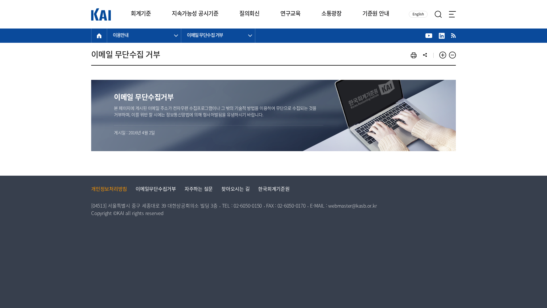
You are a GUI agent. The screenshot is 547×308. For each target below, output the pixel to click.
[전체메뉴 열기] (452, 14)
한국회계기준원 (273, 189)
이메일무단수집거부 (156, 189)
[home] (99, 36)
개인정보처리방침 (109, 189)
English (418, 14)
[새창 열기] (428, 36)
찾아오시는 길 (235, 189)
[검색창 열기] (438, 14)
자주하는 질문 (199, 189)
